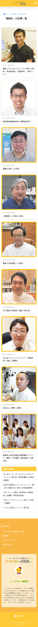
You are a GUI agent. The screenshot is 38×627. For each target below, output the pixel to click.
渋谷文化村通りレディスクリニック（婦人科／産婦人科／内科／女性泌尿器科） (18, 486)
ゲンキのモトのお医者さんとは (13, 531)
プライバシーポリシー (10, 540)
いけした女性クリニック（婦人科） (16, 507)
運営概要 (5, 536)
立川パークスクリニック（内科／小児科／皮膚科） (18, 501)
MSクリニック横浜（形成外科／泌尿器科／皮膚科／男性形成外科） (18, 493)
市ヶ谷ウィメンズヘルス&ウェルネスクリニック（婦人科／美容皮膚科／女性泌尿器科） (18, 477)
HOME (20, 616)
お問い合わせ (7, 544)
